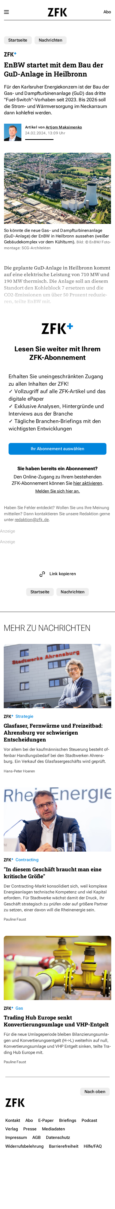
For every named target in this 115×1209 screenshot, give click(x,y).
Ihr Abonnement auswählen (58, 448)
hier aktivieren (87, 483)
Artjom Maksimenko (64, 127)
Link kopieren (62, 573)
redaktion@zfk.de (32, 519)
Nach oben (95, 1091)
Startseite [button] (57, 12)
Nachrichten (51, 40)
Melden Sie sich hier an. (57, 491)
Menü (6, 12)
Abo (107, 11)
